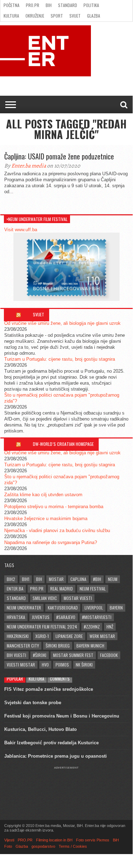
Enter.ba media (28, 166)
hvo (45, 665)
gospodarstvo (43, 846)
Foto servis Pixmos (92, 840)
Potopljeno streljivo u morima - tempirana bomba (53, 506)
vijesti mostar (21, 665)
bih (39, 579)
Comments (60, 679)
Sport (57, 16)
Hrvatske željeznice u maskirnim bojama (45, 518)
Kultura (11, 16)
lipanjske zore (69, 636)
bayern (116, 608)
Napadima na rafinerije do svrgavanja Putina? (50, 542)
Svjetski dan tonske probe (32, 702)
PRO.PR (32, 5)
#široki (39, 655)
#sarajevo (65, 617)
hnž (109, 627)
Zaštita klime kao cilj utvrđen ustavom (43, 494)
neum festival (93, 589)
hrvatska (16, 617)
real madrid (61, 589)
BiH (49, 5)
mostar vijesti (78, 598)
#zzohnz (92, 627)
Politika (91, 5)
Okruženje (34, 16)
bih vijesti (16, 655)
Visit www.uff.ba (20, 229)
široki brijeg (58, 646)
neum (112, 579)
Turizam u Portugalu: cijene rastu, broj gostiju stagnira (59, 359)
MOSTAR (56, 579)
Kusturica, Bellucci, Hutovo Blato (40, 729)
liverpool (94, 608)
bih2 (11, 579)
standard (16, 598)
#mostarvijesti (96, 617)
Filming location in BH (54, 840)
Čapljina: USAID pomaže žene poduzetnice (59, 156)
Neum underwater (24, 608)
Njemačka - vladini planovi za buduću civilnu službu (57, 530)
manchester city (23, 646)
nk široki (84, 665)
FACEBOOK (109, 655)
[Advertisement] (66, 786)
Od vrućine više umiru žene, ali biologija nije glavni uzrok (62, 323)
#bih (97, 579)
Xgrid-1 (42, 636)
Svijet (75, 16)
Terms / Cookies (73, 846)
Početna (11, 5)
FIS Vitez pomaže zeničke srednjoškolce (48, 689)
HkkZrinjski (18, 636)
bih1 (25, 579)
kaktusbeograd (63, 608)
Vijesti (9, 840)
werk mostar (102, 636)
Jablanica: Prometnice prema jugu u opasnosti (55, 756)
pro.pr (37, 589)
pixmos (62, 665)
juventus (41, 617)
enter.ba (15, 589)
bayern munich (90, 646)
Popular (15, 679)
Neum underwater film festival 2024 (42, 627)
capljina (78, 579)
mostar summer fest (73, 655)
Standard (67, 5)
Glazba (93, 16)
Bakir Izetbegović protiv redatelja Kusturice (51, 742)
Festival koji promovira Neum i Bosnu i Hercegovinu (61, 716)
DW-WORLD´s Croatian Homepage (63, 444)
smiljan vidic (45, 598)
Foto (8, 846)
